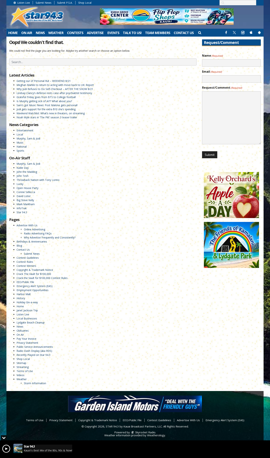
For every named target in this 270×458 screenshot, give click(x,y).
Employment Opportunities (32, 290)
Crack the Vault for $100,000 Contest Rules (42, 278)
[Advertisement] (167, 16)
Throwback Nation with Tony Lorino (38, 180)
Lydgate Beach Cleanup (31, 322)
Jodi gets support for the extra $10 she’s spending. (46, 109)
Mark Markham (26, 204)
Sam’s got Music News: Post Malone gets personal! (47, 105)
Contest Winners (26, 266)
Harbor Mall (23, 294)
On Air (26, 33)
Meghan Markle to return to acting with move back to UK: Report (55, 85)
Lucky (20, 184)
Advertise (95, 33)
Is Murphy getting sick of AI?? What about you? (44, 101)
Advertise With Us (27, 225)
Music (20, 142)
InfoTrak (22, 208)
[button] (199, 32)
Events (113, 33)
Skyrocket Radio (144, 432)
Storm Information (35, 383)
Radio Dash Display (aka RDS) (34, 351)
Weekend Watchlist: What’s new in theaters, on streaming (51, 113)
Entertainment (25, 130)
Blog (19, 245)
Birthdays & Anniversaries (32, 241)
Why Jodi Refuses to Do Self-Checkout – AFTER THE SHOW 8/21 (55, 89)
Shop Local (84, 2)
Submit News (43, 2)
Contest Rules (25, 262)
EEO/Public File (25, 282)
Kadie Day (23, 167)
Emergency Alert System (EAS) (35, 286)
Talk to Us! (132, 33)
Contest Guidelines (28, 257)
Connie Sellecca (26, 192)
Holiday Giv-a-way (27, 302)
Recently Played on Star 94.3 (33, 355)
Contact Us (184, 33)
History (21, 298)
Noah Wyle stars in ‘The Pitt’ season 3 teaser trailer (47, 117)
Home (13, 33)
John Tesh (22, 176)
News (40, 33)
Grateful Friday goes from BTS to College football (46, 97)
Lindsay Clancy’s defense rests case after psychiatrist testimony (54, 93)
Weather (55, 33)
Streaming (23, 367)
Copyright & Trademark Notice (35, 270)
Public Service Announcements (35, 347)
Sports (20, 150)
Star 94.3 (22, 212)
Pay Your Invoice (26, 338)
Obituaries (23, 330)
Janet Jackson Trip (27, 310)
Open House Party (27, 188)
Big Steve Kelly (25, 200)
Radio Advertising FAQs (38, 233)
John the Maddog (27, 172)
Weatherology (156, 435)
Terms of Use (25, 371)
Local (20, 134)
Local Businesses (27, 318)
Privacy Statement (27, 342)
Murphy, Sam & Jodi (28, 138)
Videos (20, 375)
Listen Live (23, 2)
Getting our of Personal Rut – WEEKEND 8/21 (44, 81)
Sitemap (21, 363)
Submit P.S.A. (65, 2)
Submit (210, 155)
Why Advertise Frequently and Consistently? (49, 237)
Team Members (157, 33)
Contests (75, 33)
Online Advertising (34, 229)
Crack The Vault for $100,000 (34, 274)
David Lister (24, 196)
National (22, 146)
